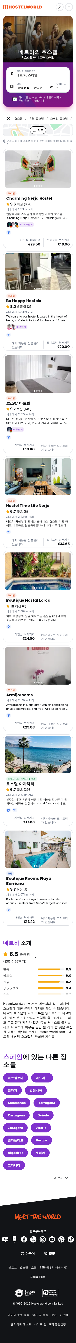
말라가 (12, 1090)
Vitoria (40, 1128)
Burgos (41, 1140)
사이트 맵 (40, 1324)
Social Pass (37, 1276)
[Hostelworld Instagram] (43, 1239)
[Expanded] (8, 118)
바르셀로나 (15, 1078)
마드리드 (42, 1078)
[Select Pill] (60, 7)
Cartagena (16, 1115)
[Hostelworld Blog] (5, 1239)
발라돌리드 (15, 1140)
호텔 (10, 873)
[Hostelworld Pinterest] (61, 1239)
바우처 (64, 1314)
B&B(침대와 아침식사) (53, 1267)
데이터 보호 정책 (18, 1314)
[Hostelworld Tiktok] (71, 1239)
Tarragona (46, 1103)
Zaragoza (15, 1128)
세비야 (40, 1153)
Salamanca (17, 1103)
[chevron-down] (36, 957)
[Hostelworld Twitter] (33, 1239)
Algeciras (15, 1153)
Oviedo (43, 1115)
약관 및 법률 (40, 1314)
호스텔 (11, 193)
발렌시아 (36, 1090)
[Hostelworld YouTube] (52, 1239)
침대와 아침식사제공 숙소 (22, 778)
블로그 (12, 1267)
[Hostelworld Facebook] (24, 1239)
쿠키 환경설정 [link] (57, 1324)
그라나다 (14, 1165)
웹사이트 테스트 (21, 1324)
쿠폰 (54, 1314)
